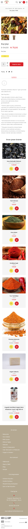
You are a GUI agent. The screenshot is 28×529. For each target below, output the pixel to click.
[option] (14, 25)
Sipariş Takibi (6, 464)
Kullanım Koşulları (8, 478)
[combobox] (24, 2)
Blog (4, 466)
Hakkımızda (6, 461)
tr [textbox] (23, 2)
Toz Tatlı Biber (14, 296)
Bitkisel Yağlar (7, 442)
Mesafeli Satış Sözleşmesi (10, 484)
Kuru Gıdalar (6, 437)
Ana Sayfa (9, 8)
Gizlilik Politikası (7, 481)
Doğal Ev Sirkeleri (8, 452)
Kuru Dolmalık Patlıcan (14, 161)
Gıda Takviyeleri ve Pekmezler (11, 450)
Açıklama (14, 77)
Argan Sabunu (14, 372)
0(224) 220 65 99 (14, 505)
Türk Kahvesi (14, 201)
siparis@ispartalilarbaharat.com (14, 511)
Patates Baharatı (14, 339)
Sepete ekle (16, 64)
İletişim (5, 469)
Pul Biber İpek (14, 263)
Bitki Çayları (18, 8)
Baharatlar (6, 434)
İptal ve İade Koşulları (9, 486)
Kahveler (5, 444)
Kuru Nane (14, 232)
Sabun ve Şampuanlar (9, 447)
